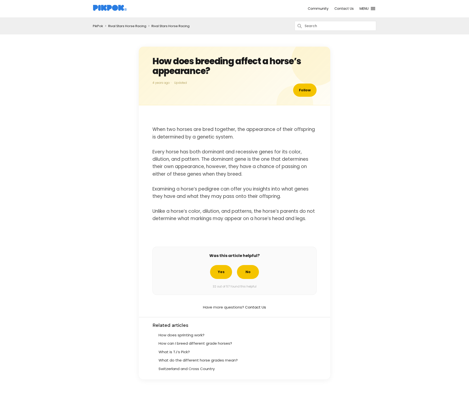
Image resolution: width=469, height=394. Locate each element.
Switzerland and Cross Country (187, 368)
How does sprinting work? (181, 335)
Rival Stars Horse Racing (127, 26)
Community (318, 8)
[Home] (110, 9)
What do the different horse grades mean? (198, 360)
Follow (305, 90)
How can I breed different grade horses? (195, 343)
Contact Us (344, 8)
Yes (221, 271)
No (248, 271)
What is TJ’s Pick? (174, 351)
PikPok (98, 26)
